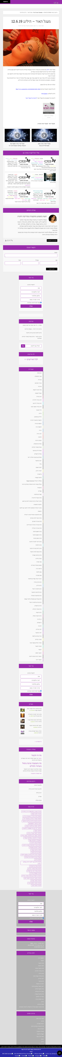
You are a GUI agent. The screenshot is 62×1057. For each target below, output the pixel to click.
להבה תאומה (37, 826)
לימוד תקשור (37, 830)
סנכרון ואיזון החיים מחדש (34, 854)
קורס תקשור (39, 198)
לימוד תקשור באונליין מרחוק (33, 833)
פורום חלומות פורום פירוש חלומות (33, 332)
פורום (42, 1021)
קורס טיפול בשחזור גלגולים (34, 868)
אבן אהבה (41, 174)
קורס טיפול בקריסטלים (35, 866)
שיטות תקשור (52, 200)
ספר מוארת (45, 198)
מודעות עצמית (37, 192)
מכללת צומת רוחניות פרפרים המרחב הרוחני (12, 179)
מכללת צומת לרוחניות (35, 842)
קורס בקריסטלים (28, 857)
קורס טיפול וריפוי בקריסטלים (33, 871)
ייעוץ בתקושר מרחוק (35, 821)
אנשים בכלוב (38, 800)
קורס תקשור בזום (28, 878)
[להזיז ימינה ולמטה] (2, 2)
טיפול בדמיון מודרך (36, 816)
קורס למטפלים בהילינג (35, 873)
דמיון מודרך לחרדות (39, 971)
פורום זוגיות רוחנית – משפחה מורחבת (33, 329)
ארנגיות (36, 174)
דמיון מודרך (36, 158)
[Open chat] (59, 1053)
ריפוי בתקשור (27, 185)
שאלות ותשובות (40, 1031)
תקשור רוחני (24, 200)
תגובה (55, 252)
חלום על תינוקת (37, 785)
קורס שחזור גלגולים (26, 875)
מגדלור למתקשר (36, 838)
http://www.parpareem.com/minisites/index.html (28, 89)
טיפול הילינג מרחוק (39, 991)
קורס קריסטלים (36, 875)
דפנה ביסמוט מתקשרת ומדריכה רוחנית (27, 25)
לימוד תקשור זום (36, 835)
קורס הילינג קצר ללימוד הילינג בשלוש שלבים (32, 862)
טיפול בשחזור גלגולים (35, 818)
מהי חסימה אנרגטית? (25, 167)
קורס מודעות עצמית (39, 994)
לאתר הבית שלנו (40, 1018)
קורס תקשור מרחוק (39, 989)
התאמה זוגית (29, 811)
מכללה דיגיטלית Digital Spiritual (42, 166)
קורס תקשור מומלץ (13, 195)
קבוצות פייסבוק (40, 1034)
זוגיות (23, 811)
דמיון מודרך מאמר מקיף (38, 976)
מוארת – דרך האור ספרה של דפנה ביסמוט (32, 325)
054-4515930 (31, 945)
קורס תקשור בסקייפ (35, 880)
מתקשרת (50, 198)
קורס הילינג (37, 859)
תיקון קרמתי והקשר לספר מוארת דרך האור (46, 203)
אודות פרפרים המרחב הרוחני (37, 1026)
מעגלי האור (51, 123)
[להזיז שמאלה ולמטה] (1, 2)
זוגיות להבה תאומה (36, 813)
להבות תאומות (29, 826)
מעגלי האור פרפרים (42, 123)
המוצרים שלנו (41, 1028)
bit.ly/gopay (44, 93)
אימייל (37, 260)
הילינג (48, 69)
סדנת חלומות (25, 845)
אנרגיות (41, 158)
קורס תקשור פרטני (36, 885)
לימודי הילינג (52, 166)
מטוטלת (38, 840)
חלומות (15, 174)
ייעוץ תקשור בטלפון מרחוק (38, 986)
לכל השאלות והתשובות (36, 773)
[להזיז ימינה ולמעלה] (2, 1)
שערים (39, 796)
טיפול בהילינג (26, 816)
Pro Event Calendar (38, 12)
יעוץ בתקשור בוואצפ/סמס (34, 823)
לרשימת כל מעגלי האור (31, 98)
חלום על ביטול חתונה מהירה (35, 789)
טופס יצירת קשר (40, 1036)
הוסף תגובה (41, 25)
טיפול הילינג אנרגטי (39, 177)
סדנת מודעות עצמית (35, 850)
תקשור (47, 200)
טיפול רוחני (25, 818)
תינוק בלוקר (38, 792)
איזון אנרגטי (41, 981)
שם (56, 260)
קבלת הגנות (37, 857)
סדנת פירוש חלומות (35, 852)
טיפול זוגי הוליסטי (40, 996)
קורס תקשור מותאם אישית (34, 883)
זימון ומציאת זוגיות (40, 999)
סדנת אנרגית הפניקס (35, 845)
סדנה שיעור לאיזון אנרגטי (12, 166)
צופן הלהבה (10, 183)
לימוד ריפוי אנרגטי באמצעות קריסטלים (31, 828)
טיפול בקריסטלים (10, 161)
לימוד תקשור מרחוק (25, 835)
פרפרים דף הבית (47, 12)
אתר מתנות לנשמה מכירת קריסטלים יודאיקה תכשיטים (31, 1007)
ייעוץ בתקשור (34, 164)
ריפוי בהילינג (41, 978)
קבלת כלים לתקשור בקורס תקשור (22, 201)
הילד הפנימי (37, 811)
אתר (19, 260)
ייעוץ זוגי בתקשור (40, 983)
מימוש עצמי (31, 840)
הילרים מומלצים (39, 160)
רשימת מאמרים (40, 1023)
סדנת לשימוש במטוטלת (35, 847)
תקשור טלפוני (42, 200)
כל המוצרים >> (38, 741)
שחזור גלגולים (10, 197)
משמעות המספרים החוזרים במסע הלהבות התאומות (18, 187)
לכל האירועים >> (31, 359)
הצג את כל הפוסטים (52, 240)
